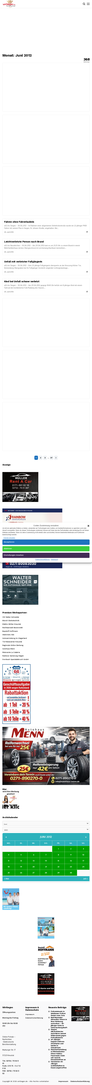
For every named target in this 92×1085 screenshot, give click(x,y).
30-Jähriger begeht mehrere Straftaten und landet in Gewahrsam (57, 1043)
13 (33, 861)
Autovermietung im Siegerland (14, 638)
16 (71, 861)
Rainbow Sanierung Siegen (13, 656)
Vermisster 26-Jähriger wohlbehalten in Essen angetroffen (58, 1065)
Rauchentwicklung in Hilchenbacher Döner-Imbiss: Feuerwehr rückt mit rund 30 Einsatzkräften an (58, 1054)
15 (58, 861)
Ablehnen (8, 548)
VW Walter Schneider (10, 617)
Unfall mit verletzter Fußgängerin (23, 261)
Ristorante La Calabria (11, 652)
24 (83, 867)
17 (83, 861)
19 (21, 867)
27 (33, 873)
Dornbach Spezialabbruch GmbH (15, 659)
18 (9, 867)
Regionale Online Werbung (12, 645)
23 (71, 867)
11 (8, 861)
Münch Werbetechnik (10, 620)
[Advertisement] (46, 30)
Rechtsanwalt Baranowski (12, 628)
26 (21, 873)
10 (83, 855)
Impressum (54, 559)
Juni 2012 (46, 836)
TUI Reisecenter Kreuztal (12, 642)
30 (71, 873)
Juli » (85, 878)
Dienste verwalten (9, 538)
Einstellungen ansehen (14, 555)
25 (9, 873)
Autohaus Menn (8, 649)
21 (46, 867)
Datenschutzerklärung (42, 559)
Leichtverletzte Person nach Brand (24, 241)
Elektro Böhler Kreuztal (11, 624)
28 (46, 873)
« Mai (6, 878)
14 (46, 861)
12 (21, 861)
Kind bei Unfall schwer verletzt (21, 281)
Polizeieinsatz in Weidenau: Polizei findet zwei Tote (58, 1013)
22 (58, 867)
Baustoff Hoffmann (10, 631)
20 (34, 867)
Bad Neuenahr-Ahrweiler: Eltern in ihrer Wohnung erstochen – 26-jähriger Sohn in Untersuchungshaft (59, 1022)
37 (51, 458)
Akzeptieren (9, 542)
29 (58, 873)
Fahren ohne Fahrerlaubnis (19, 221)
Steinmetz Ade (8, 635)
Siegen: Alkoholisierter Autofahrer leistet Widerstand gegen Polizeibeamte (58, 1033)
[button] (88, 525)
